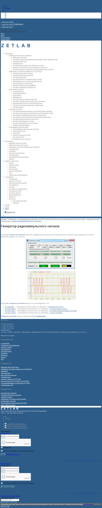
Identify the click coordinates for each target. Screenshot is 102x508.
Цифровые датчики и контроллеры (13, 399)
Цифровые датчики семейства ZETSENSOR (16, 369)
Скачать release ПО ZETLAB (11, 379)
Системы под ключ (15, 109)
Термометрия (6, 377)
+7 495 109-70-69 (6, 22)
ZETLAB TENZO (10, 313)
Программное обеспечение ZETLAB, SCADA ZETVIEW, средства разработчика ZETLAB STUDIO (51, 219)
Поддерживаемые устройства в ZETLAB (15, 383)
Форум (3, 357)
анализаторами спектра (58, 309)
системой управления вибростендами (63, 311)
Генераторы (5, 221)
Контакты (4, 355)
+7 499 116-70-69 (6, 24)
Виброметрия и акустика (10, 367)
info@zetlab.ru (18, 24)
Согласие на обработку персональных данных (18, 451)
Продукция (12, 219)
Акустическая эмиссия (8, 375)
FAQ (2, 359)
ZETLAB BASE (9, 307)
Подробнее (89, 504)
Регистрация (5, 433)
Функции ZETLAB (93, 219)
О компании (5, 343)
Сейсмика (4, 371)
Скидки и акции (6, 347)
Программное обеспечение (19, 127)
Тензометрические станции (11, 395)
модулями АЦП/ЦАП (55, 307)
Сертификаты (6, 349)
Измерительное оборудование (20, 55)
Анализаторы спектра (8, 393)
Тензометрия (6, 373)
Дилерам (4, 353)
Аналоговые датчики (16, 89)
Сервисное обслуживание (10, 345)
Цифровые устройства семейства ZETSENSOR (25, 71)
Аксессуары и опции (8, 405)
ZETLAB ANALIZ (10, 309)
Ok (84, 504)
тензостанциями (56, 313)
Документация (6, 351)
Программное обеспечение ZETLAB (13, 403)
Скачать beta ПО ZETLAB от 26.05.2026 (15, 381)
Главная (3, 219)
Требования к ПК (7, 385)
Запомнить (7, 447)
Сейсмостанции (6, 397)
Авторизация (5, 463)
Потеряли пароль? (12, 454)
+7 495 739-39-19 (6, 27)
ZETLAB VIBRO (10, 311)
